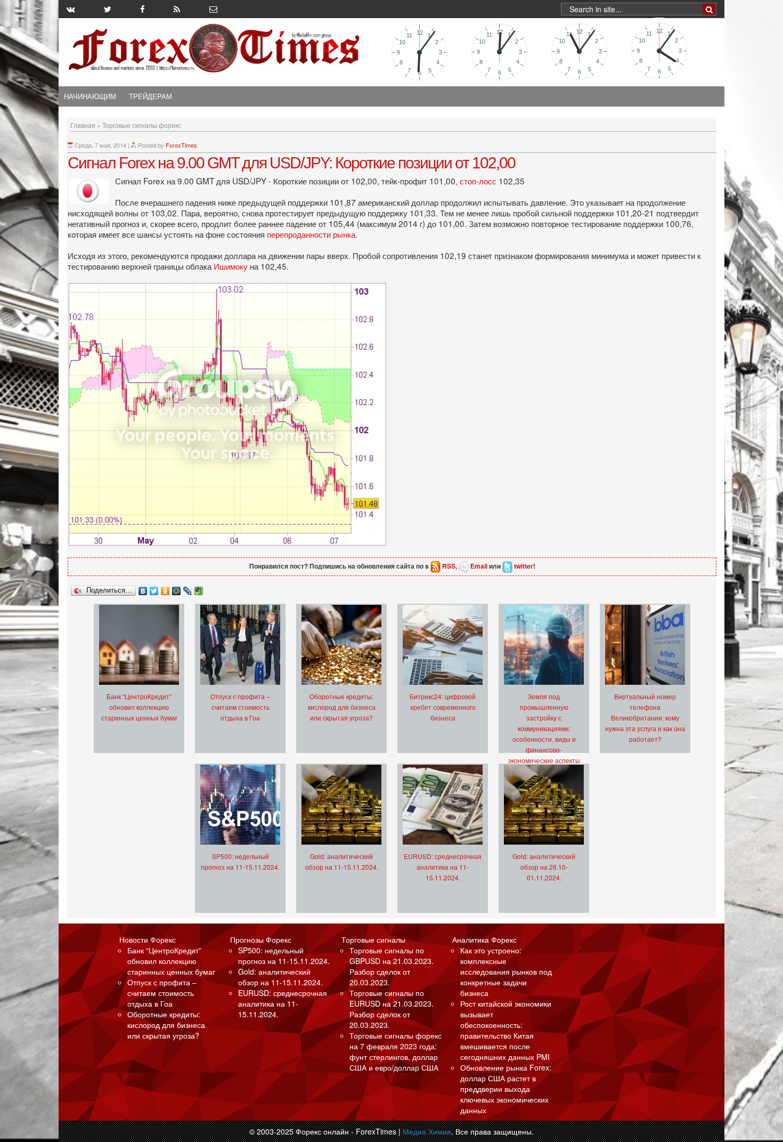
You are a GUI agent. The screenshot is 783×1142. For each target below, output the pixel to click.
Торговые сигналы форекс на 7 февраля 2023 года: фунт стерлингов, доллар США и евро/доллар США (395, 1051)
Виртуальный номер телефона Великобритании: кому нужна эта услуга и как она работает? (645, 717)
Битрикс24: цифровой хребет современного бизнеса (443, 707)
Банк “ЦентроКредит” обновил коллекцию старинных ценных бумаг (139, 707)
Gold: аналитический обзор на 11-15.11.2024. (280, 976)
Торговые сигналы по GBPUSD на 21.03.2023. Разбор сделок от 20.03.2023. (391, 966)
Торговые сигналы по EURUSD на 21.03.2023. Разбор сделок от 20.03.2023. (391, 1008)
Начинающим (90, 96)
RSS (448, 566)
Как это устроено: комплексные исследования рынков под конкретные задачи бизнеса (506, 971)
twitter (523, 566)
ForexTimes (181, 145)
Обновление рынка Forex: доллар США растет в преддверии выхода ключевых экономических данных (505, 1088)
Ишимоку (232, 266)
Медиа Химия (427, 1131)
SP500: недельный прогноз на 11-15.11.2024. (284, 955)
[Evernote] (199, 588)
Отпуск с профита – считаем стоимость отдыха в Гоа (240, 707)
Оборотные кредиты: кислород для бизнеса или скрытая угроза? (342, 707)
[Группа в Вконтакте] (71, 9)
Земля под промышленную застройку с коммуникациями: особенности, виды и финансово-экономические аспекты (544, 728)
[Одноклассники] (165, 588)
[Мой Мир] (176, 588)
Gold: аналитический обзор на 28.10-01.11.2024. (543, 867)
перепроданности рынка (311, 234)
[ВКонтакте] (143, 588)
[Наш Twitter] (107, 9)
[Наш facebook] (142, 9)
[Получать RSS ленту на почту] (213, 9)
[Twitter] (154, 588)
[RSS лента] (177, 9)
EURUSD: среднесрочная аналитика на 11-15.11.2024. (443, 867)
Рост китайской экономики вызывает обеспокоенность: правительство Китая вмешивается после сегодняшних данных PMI (505, 1030)
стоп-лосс (479, 181)
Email (478, 566)
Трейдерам (150, 96)
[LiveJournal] (187, 588)
